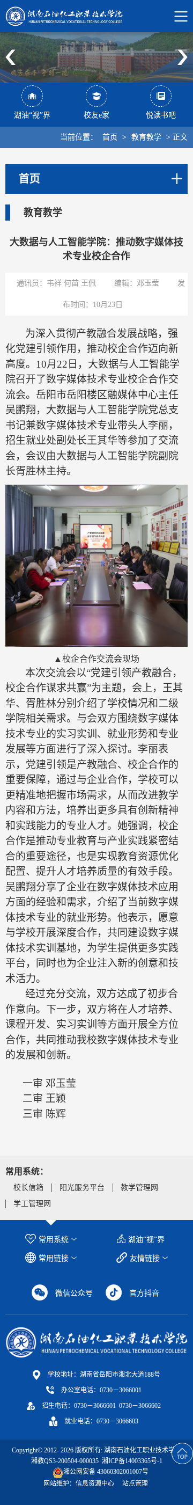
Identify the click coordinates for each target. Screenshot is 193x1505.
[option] (96, 57)
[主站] (96, 1341)
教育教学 (146, 137)
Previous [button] (10, 57)
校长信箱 (28, 1187)
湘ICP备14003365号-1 (131, 1461)
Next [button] (182, 57)
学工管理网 (32, 1204)
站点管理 (135, 1483)
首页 (109, 137)
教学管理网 (139, 1187)
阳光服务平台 (82, 1187)
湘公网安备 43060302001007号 (106, 1471)
